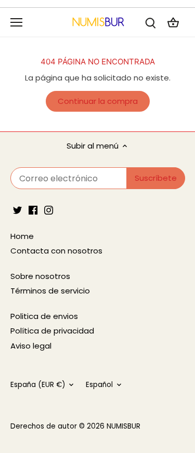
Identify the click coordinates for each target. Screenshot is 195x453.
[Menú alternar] (16, 22)
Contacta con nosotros (56, 250)
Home (22, 236)
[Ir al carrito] (173, 22)
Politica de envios (44, 316)
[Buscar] (150, 22)
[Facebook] (33, 209)
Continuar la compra (98, 101)
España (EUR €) (37, 385)
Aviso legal (30, 345)
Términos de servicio (50, 290)
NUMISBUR (123, 426)
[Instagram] (48, 209)
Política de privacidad (52, 330)
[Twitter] (17, 209)
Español (99, 385)
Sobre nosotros (40, 276)
